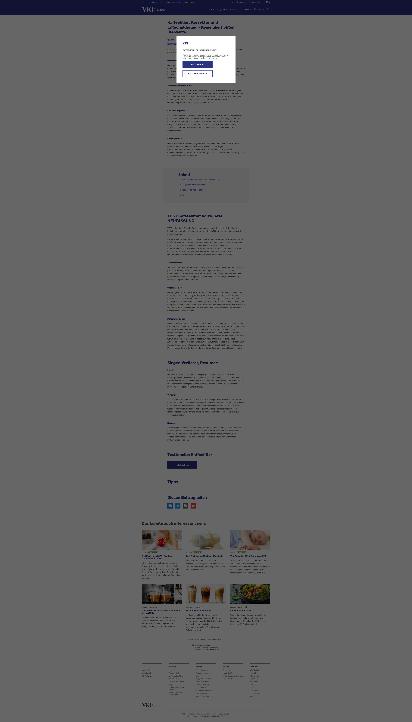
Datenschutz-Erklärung (208, 58)
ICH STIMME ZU (197, 65)
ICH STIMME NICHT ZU (197, 74)
